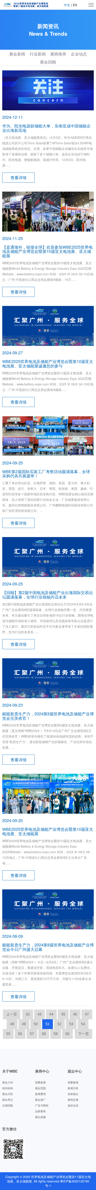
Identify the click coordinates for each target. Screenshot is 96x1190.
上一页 (11, 1014)
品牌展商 (40, 1111)
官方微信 (9, 1128)
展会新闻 (17, 54)
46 (75, 1014)
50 (36, 1024)
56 (20, 1034)
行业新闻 (38, 54)
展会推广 (40, 1099)
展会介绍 (7, 1082)
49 (24, 1024)
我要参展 (40, 1082)
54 (83, 1024)
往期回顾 (7, 1105)
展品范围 (40, 1088)
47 (87, 1014)
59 (56, 1034)
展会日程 (7, 1094)
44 (51, 1014)
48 (12, 1024)
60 (67, 1034)
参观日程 (73, 1088)
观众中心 (75, 1071)
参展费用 (40, 1094)
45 (63, 1014)
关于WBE (10, 1071)
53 (71, 1024)
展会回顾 (48, 62)
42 (28, 1014)
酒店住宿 (73, 1105)
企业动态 (79, 54)
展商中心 (42, 1071)
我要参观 (73, 1082)
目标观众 (73, 1094)
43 (40, 1014)
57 (32, 1034)
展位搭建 (40, 1117)
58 (44, 1034)
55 (8, 1034)
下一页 (83, 1034)
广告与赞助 (41, 1105)
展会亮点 (7, 1099)
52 (59, 1024)
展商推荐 (58, 54)
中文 (67, 5)
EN (75, 5)
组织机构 (7, 1088)
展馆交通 (73, 1099)
